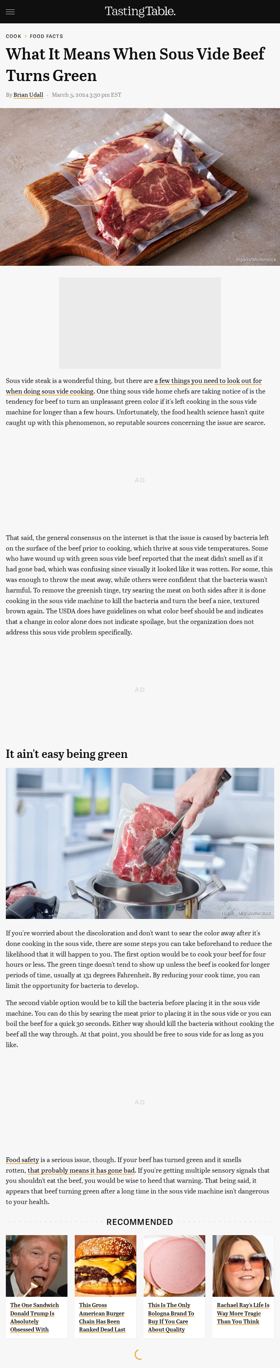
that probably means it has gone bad (81, 1170)
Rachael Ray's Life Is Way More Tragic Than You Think (243, 1313)
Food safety (22, 1159)
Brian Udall (28, 94)
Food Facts (46, 36)
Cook (14, 36)
